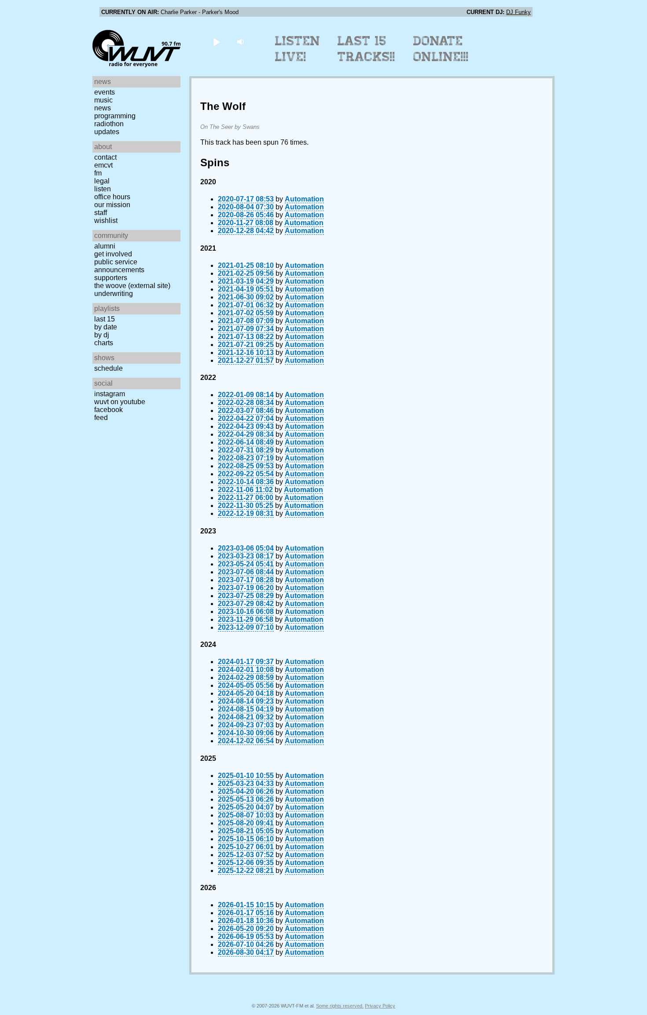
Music (103, 100)
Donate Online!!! (441, 49)
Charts (103, 343)
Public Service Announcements (119, 266)
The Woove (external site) (132, 285)
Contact (105, 157)
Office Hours (112, 197)
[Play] (216, 41)
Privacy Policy (380, 1005)
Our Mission (112, 204)
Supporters (110, 277)
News (102, 108)
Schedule (108, 368)
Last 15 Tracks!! (366, 49)
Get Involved (113, 254)
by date (105, 327)
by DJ (101, 335)
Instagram (109, 394)
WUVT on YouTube (119, 401)
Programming (115, 116)
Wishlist (106, 220)
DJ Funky (518, 12)
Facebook (108, 409)
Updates (106, 131)
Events (104, 92)
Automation (304, 199)
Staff (100, 212)
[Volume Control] (241, 41)
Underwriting (113, 293)
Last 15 (104, 319)
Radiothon (109, 124)
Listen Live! (297, 49)
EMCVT (103, 165)
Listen (102, 189)
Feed (101, 417)
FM (98, 173)
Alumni (104, 246)
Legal (102, 181)
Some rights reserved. (340, 1005)
